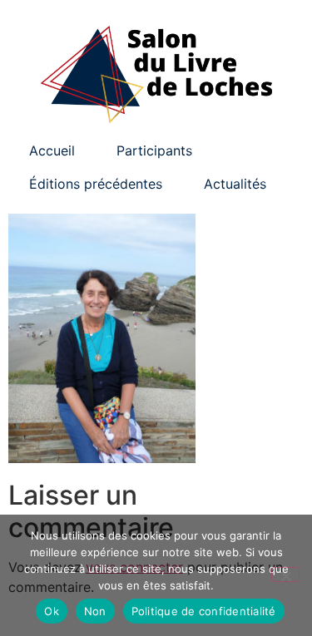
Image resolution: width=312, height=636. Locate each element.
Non (95, 611)
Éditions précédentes (95, 183)
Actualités (235, 183)
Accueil (52, 150)
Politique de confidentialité (203, 611)
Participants (154, 150)
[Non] (285, 574)
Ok (51, 611)
